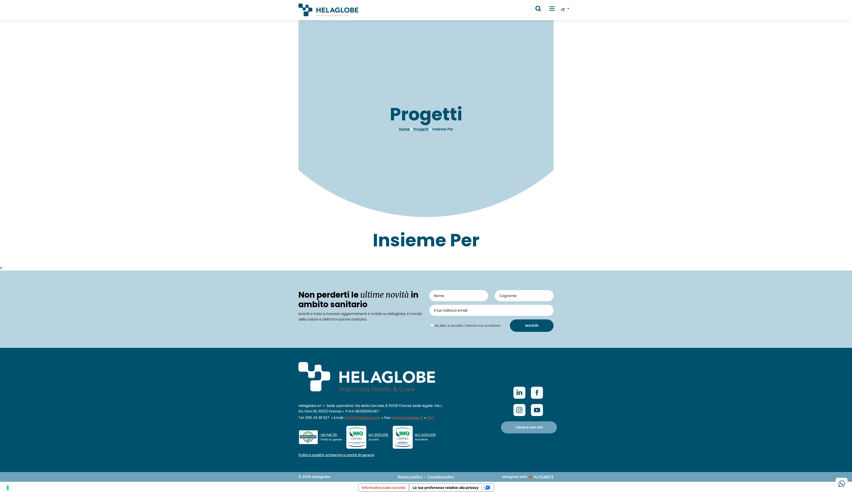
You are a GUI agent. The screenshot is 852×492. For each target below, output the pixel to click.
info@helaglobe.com (363, 417)
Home (404, 129)
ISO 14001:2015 (425, 435)
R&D (430, 417)
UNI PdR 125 (329, 435)
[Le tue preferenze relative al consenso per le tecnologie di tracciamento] (8, 488)
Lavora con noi (528, 427)
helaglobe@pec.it (407, 417)
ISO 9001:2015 (378, 435)
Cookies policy (441, 476)
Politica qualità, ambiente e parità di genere (336, 455)
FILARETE (546, 476)
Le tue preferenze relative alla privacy (445, 487)
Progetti (421, 129)
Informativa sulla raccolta (383, 487)
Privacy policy (410, 476)
